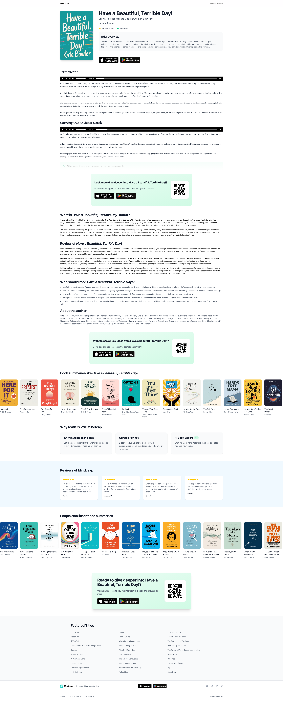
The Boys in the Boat (127, 663)
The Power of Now (175, 663)
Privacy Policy (89, 696)
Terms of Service (75, 696)
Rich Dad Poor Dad (127, 650)
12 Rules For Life (174, 632)
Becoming (75, 637)
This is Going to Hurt (128, 645)
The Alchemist (77, 663)
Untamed (171, 659)
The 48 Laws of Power (176, 637)
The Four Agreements (80, 668)
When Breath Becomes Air (130, 641)
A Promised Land (78, 659)
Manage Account (216, 3)
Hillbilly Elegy (76, 672)
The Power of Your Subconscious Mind (183, 650)
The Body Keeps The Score (178, 641)
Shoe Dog (171, 672)
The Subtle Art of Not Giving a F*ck (86, 645)
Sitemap (63, 696)
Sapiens (74, 650)
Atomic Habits (77, 654)
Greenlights (172, 654)
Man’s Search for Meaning (130, 668)
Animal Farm (124, 672)
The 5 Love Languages (128, 659)
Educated (75, 632)
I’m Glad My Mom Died (176, 645)
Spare (121, 632)
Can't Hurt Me (125, 654)
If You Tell (75, 641)
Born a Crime (124, 637)
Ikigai (169, 668)
